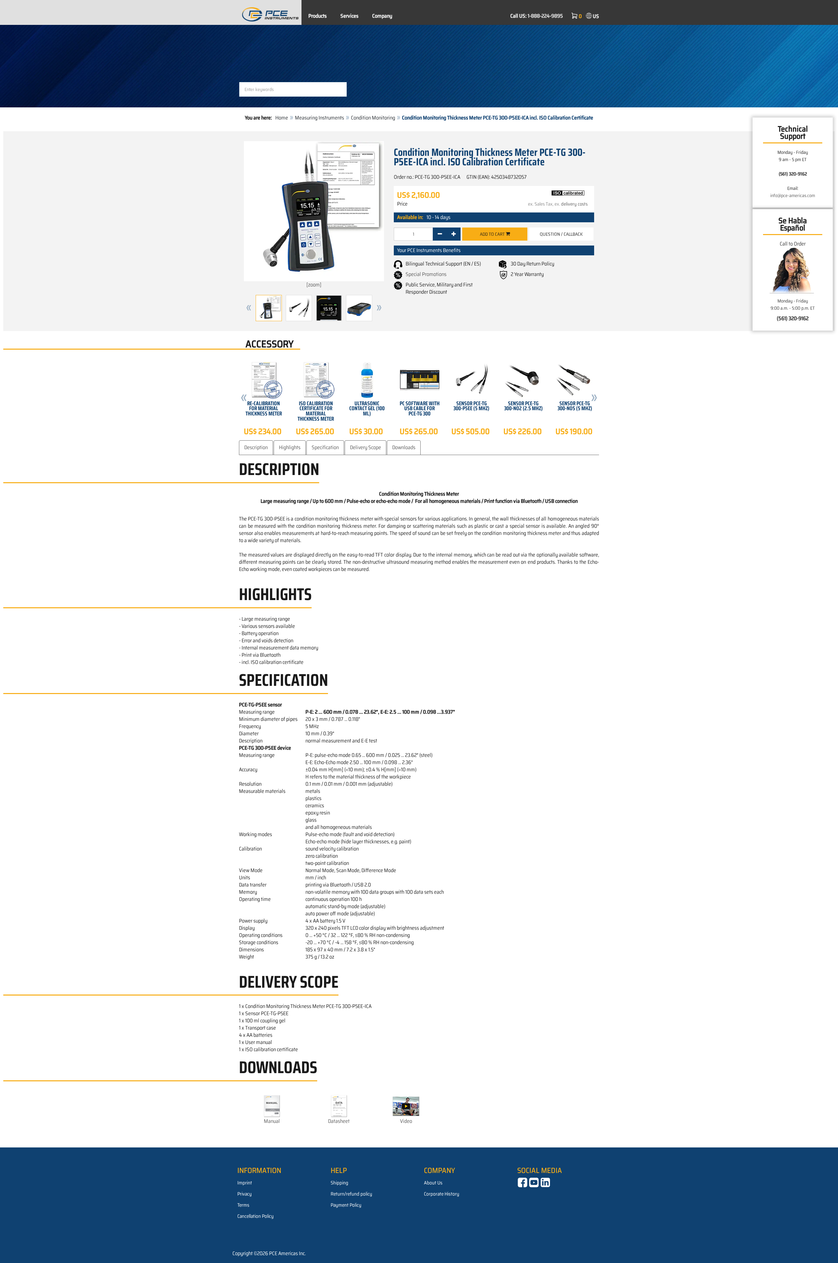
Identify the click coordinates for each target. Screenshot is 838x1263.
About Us (433, 1183)
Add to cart (493, 234)
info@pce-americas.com (792, 195)
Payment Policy (346, 1205)
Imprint (244, 1183)
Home (281, 118)
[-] (440, 234)
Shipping (339, 1183)
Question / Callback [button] (561, 234)
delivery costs (574, 204)
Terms (243, 1205)
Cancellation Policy (255, 1216)
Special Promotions (426, 274)
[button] (249, 308)
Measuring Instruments (319, 118)
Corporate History (441, 1194)
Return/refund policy (351, 1194)
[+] (453, 234)
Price (402, 204)
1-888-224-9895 (545, 16)
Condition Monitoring (373, 118)
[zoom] (313, 285)
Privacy (244, 1194)
